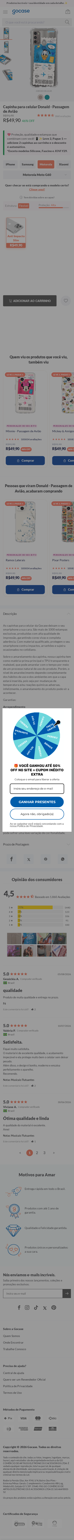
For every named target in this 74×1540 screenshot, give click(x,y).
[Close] (67, 713)
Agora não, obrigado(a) (37, 814)
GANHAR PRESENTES (37, 802)
